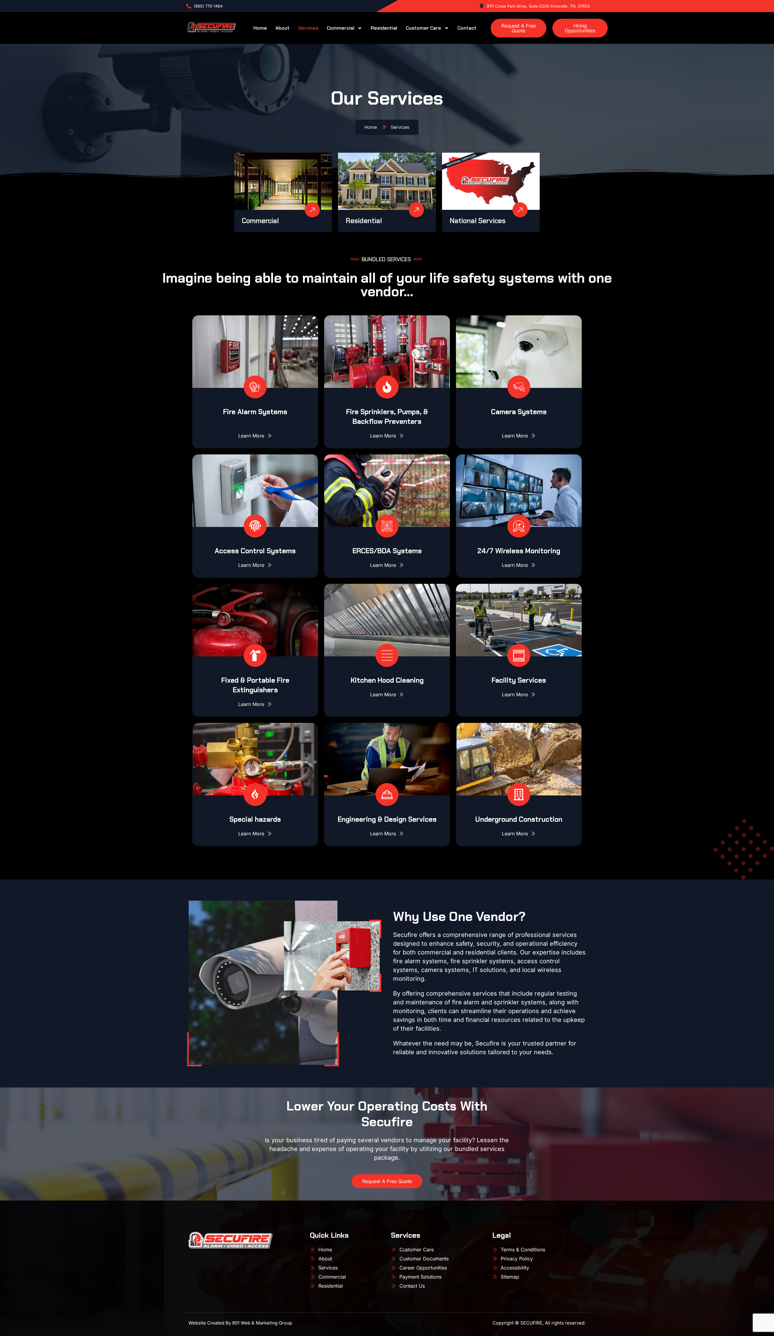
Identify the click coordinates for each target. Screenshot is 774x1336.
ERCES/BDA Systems (387, 550)
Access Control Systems (255, 550)
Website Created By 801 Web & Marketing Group (240, 1323)
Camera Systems (519, 411)
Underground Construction (518, 819)
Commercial (340, 28)
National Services (478, 220)
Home (260, 28)
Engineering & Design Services (387, 819)
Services (308, 28)
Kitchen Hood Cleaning (387, 680)
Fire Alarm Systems (255, 411)
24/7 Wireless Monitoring (518, 550)
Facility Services (519, 680)
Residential (384, 28)
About (282, 28)
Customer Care (423, 28)
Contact (466, 28)
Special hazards (255, 819)
